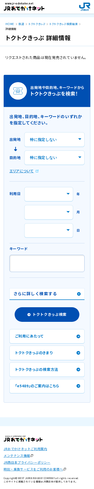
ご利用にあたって (29, 336)
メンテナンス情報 (17, 455)
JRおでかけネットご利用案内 (25, 448)
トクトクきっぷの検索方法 (36, 369)
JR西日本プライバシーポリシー (27, 462)
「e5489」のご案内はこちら (37, 385)
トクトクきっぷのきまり (34, 352)
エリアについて (21, 170)
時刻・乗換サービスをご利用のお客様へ (33, 469)
